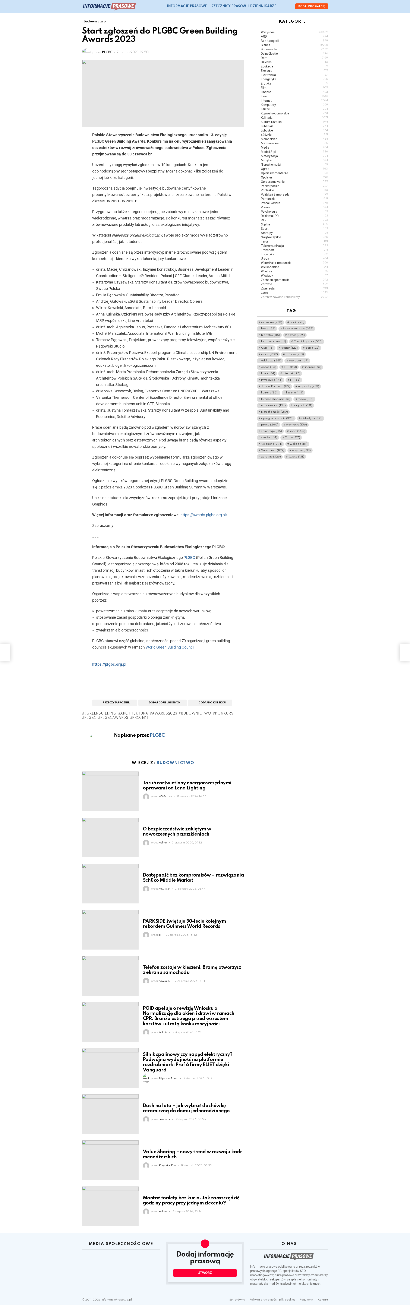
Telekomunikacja (294, 245)
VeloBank (271, 444)
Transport (294, 250)
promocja (296, 424)
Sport (294, 228)
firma (268, 373)
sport (297, 431)
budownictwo (196, 713)
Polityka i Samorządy (294, 194)
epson (268, 367)
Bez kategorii (294, 40)
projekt (140, 718)
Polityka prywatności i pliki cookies (272, 1299)
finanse (313, 367)
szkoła (269, 437)
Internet (294, 100)
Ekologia (294, 70)
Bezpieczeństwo (298, 328)
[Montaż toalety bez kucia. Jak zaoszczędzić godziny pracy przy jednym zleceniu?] (110, 1206)
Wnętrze (294, 271)
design (289, 347)
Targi (294, 241)
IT (295, 379)
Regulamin (306, 1299)
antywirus (271, 322)
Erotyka (294, 83)
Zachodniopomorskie (294, 280)
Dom (294, 58)
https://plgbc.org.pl (109, 664)
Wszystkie (294, 32)
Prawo (294, 207)
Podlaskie (294, 190)
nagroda (302, 405)
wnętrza (301, 450)
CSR (267, 347)
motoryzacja (273, 405)
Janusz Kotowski (275, 386)
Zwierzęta (294, 288)
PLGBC (189, 557)
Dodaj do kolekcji (212, 702)
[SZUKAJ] (282, 6)
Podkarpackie (294, 186)
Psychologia (294, 211)
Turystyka (294, 254)
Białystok (270, 335)
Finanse (294, 92)
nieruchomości (274, 412)
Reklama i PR (294, 216)
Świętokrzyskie (294, 237)
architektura (134, 713)
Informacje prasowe (187, 6)
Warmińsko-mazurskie (294, 263)
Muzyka (294, 160)
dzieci (269, 354)
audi (297, 322)
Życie (294, 292)
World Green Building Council (170, 647)
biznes (296, 335)
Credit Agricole (308, 341)
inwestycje (271, 379)
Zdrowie (294, 284)
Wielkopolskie (294, 267)
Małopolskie (294, 139)
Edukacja (294, 66)
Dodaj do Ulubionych (164, 702)
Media (294, 147)
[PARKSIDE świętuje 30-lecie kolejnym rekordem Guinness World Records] (110, 930)
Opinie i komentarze (294, 173)
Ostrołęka (311, 418)
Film (294, 87)
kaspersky (308, 386)
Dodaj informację (311, 6)
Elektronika (294, 75)
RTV (294, 220)
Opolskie (294, 177)
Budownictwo (175, 763)
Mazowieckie (294, 143)
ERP (290, 367)
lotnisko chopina (275, 399)
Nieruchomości (294, 164)
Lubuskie (294, 130)
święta (296, 456)
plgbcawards (114, 718)
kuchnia (294, 392)
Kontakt (323, 1299)
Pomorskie (294, 198)
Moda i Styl (294, 151)
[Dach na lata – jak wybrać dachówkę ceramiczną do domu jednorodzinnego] (110, 1114)
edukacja (271, 360)
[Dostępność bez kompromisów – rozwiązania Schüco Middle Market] (110, 883)
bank (268, 328)
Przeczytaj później (116, 702)
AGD (294, 36)
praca (269, 424)
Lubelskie (294, 126)
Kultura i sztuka (294, 122)
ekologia (298, 360)
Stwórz (205, 1272)
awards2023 (164, 713)
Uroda (294, 258)
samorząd (271, 431)
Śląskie (294, 224)
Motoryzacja (294, 156)
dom (312, 347)
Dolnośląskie (294, 53)
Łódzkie (294, 134)
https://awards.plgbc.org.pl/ (203, 515)
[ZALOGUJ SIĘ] (288, 6)
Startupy (294, 233)
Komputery (294, 105)
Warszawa (272, 450)
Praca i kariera (294, 203)
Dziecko (294, 62)
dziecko (295, 354)
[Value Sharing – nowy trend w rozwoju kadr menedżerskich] (110, 1160)
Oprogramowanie (294, 181)
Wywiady (294, 275)
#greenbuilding (100, 713)
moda (305, 399)
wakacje (298, 444)
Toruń (292, 437)
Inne (294, 96)
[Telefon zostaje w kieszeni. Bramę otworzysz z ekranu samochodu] (110, 976)
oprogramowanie (277, 418)
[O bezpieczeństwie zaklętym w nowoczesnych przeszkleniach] (110, 837)
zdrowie (271, 456)
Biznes (294, 45)
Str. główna (237, 1299)
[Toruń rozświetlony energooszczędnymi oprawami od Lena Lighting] (110, 791)
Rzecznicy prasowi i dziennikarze (243, 6)
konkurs (224, 713)
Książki (294, 109)
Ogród (294, 169)
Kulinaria (294, 117)
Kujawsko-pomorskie (294, 113)
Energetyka (294, 79)
